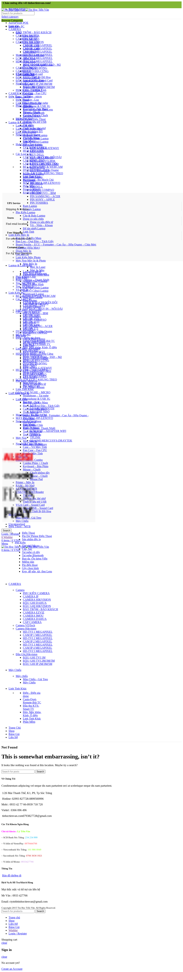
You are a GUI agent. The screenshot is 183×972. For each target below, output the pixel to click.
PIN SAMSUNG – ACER (45, 196)
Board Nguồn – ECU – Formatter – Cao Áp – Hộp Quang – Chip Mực (56, 244)
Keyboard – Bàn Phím (35, 466)
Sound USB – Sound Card (38, 508)
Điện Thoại (22, 99)
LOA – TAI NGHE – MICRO (33, 392)
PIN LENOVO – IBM (43, 193)
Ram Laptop (30, 205)
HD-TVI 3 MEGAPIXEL (38, 61)
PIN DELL (36, 186)
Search (6, 530)
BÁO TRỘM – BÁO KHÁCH (33, 32)
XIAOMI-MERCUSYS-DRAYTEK (51, 440)
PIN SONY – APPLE (42, 199)
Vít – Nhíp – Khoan (41, 225)
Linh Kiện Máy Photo (28, 257)
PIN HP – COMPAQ (42, 189)
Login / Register (18, 933)
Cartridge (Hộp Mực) (28, 247)
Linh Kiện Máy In (19, 234)
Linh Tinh (28, 231)
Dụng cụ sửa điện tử (41, 222)
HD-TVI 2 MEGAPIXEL (38, 58)
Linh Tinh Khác (25, 389)
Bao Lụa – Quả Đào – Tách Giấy (35, 241)
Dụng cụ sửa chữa (33, 218)
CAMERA (15, 29)
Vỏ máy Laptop (32, 209)
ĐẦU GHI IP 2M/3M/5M (37, 83)
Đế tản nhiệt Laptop (34, 228)
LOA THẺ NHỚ (40, 411)
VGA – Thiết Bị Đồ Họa (37, 511)
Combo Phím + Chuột (35, 463)
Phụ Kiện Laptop (25, 212)
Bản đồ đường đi (11, 875)
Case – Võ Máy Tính (35, 447)
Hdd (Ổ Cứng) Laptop (35, 141)
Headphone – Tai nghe (36, 395)
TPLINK (35, 437)
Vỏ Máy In (22, 289)
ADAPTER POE (18, 22)
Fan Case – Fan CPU (35, 450)
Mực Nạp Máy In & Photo (31, 260)
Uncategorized (17, 524)
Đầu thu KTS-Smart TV (36, 344)
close (4, 942)
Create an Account (11, 968)
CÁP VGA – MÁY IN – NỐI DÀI (43, 308)
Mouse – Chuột (39, 475)
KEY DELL (37, 154)
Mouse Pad (36, 479)
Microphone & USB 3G (36, 398)
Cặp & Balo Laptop (34, 215)
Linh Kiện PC (16, 292)
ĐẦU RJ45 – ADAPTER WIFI (48, 430)
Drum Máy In (23, 250)
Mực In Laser (37, 267)
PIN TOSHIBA (39, 202)
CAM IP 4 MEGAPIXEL (37, 51)
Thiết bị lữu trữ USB (34, 501)
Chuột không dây (40, 472)
